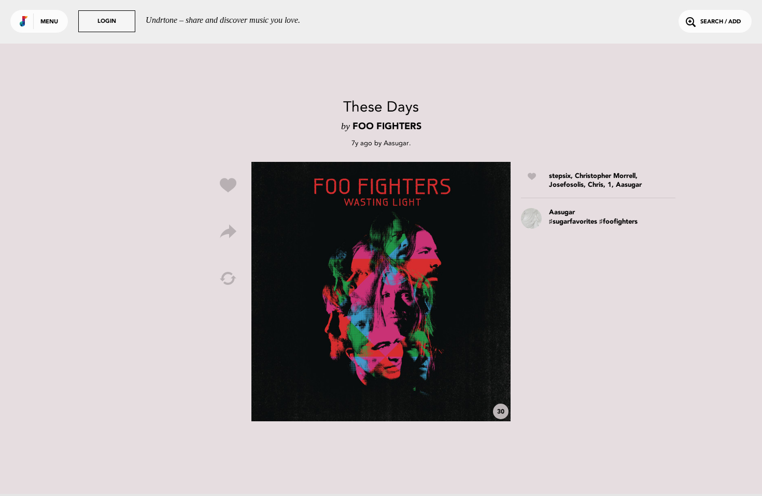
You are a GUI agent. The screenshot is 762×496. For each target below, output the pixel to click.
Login (106, 21)
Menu (49, 22)
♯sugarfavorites (573, 221)
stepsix (560, 176)
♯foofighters (618, 221)
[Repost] (228, 278)
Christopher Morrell (605, 176)
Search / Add (720, 22)
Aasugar (396, 143)
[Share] (228, 232)
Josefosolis (566, 185)
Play (381, 292)
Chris (595, 185)
